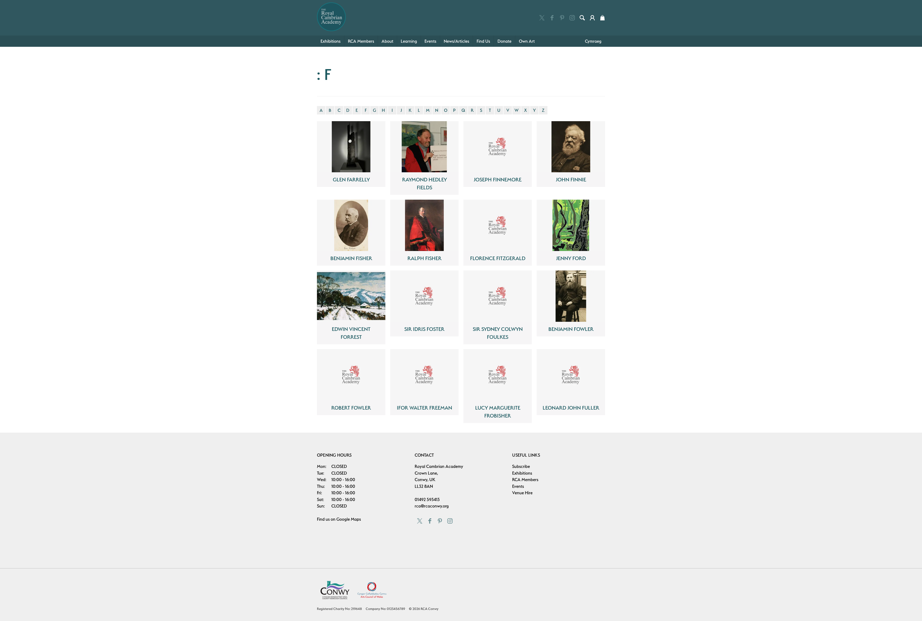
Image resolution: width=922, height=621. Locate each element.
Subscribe (521, 466)
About (387, 41)
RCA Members (361, 41)
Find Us (483, 41)
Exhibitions (330, 41)
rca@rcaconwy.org (432, 505)
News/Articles (456, 41)
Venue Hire (522, 492)
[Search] (582, 18)
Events (430, 41)
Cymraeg (593, 41)
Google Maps (348, 519)
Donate (504, 41)
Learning (409, 41)
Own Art (527, 41)
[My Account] (592, 18)
